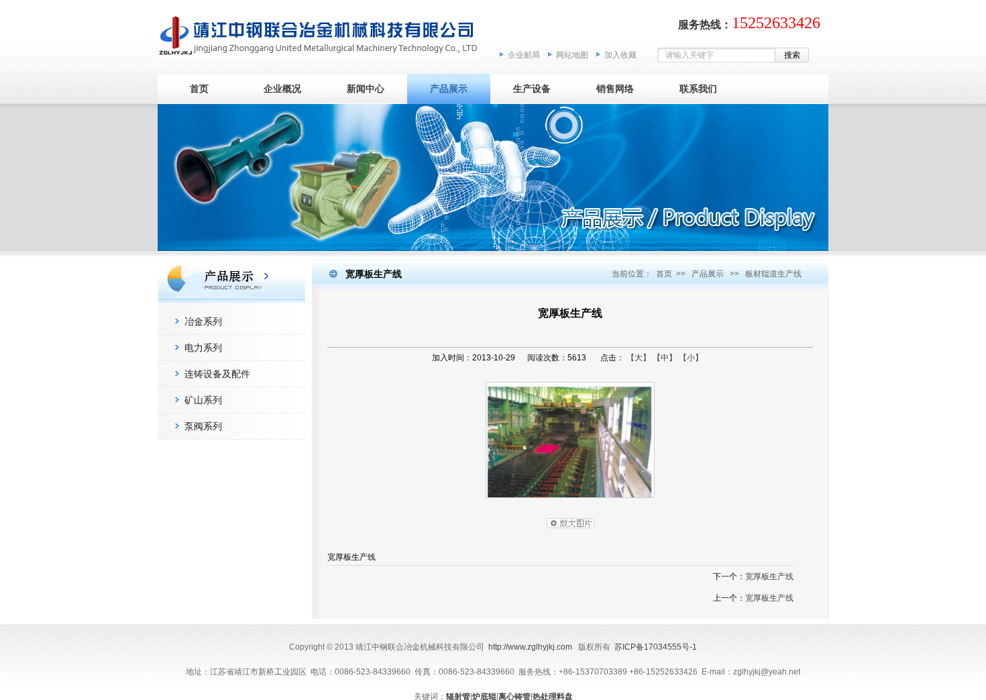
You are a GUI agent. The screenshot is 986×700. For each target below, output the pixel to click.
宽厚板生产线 (769, 576)
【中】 (665, 357)
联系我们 (698, 88)
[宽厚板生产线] (570, 501)
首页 (199, 88)
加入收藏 (620, 55)
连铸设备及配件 (217, 373)
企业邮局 (524, 55)
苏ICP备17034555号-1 (655, 647)
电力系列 (203, 347)
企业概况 (282, 88)
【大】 (638, 357)
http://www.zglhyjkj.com (530, 647)
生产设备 (532, 88)
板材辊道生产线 (773, 274)
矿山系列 (203, 400)
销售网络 (615, 88)
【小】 (691, 357)
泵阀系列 (203, 426)
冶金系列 (203, 321)
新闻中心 (365, 88)
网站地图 (572, 55)
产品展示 (449, 88)
